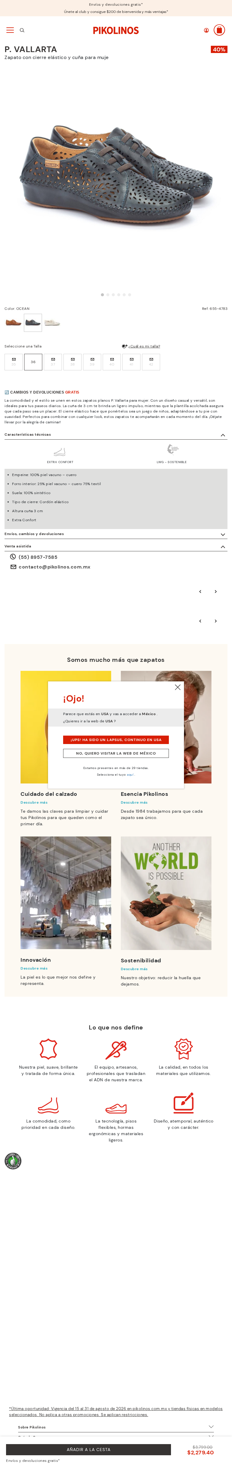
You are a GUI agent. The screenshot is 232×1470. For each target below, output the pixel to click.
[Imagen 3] (113, 294)
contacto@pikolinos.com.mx (55, 567)
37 (53, 364)
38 (72, 364)
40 (111, 364)
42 (151, 364)
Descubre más (34, 802)
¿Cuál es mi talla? (144, 346)
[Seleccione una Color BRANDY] (14, 323)
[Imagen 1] (102, 294)
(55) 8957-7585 (38, 557)
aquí (130, 775)
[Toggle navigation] (10, 30)
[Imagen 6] (129, 294)
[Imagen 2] (107, 294)
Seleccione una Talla (23, 346)
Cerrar (178, 687)
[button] (206, 30)
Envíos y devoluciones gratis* (116, 4)
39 (92, 364)
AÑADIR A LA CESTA (89, 1449)
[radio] (14, 362)
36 (33, 362)
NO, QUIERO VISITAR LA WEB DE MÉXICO (116, 753)
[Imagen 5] (124, 294)
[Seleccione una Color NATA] (52, 323)
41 (131, 364)
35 (13, 364)
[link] (116, 29)
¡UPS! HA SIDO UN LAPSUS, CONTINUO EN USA (116, 739)
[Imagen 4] (118, 294)
